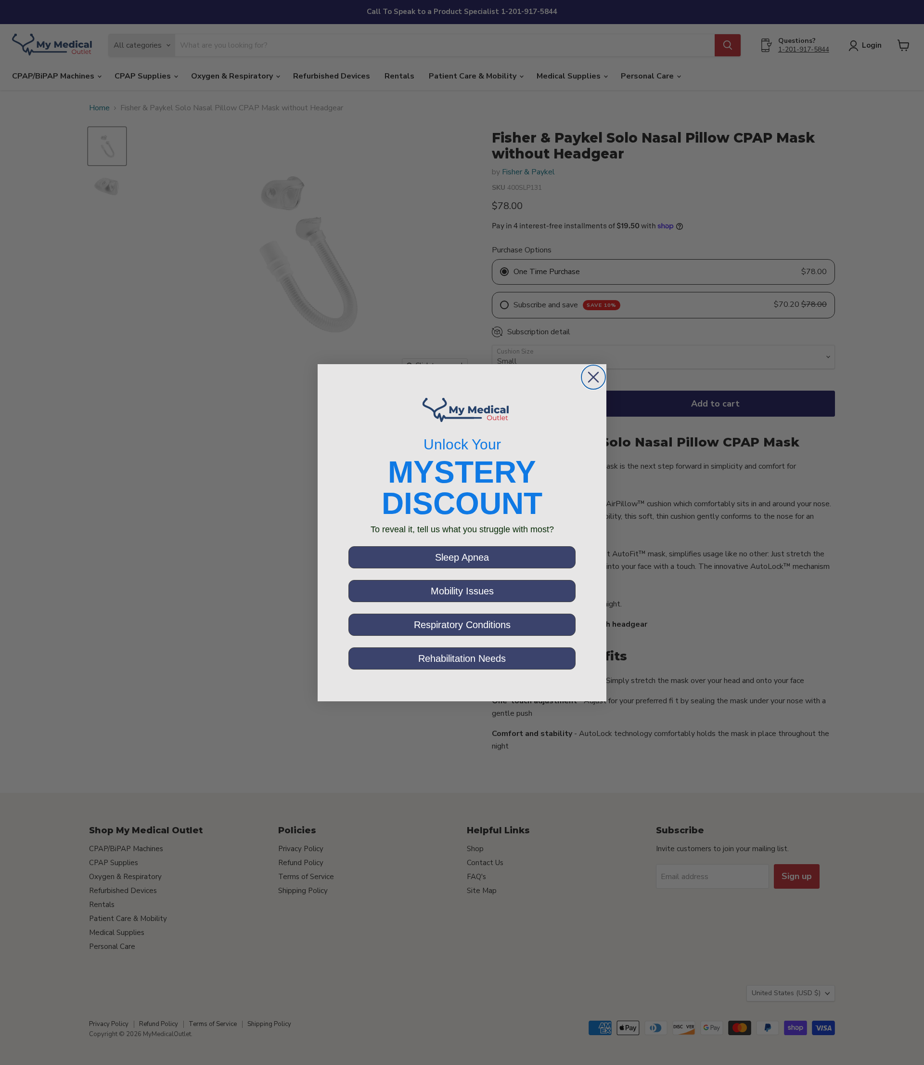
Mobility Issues (462, 591)
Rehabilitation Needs (462, 658)
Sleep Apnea (462, 557)
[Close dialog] (593, 377)
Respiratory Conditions (462, 624)
